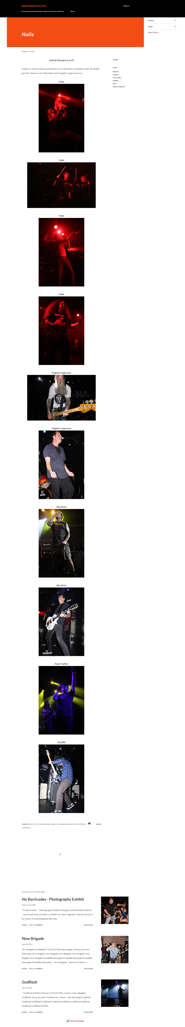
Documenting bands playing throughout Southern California (42, 11)
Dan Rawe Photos (33, 5)
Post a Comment (36, 925)
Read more (88, 925)
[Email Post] (89, 824)
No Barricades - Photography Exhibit (53, 899)
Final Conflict (117, 77)
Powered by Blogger (76, 1021)
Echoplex (116, 74)
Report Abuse (153, 32)
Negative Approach (119, 86)
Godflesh (29, 982)
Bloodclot (116, 72)
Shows (72, 11)
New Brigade (33, 938)
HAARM (115, 80)
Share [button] (115, 60)
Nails (114, 83)
